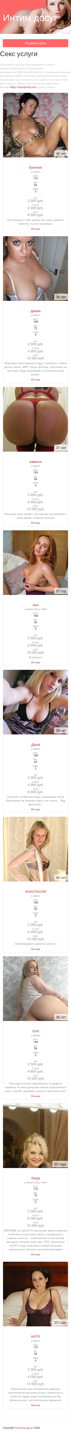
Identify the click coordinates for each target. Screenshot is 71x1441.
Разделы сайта (35, 44)
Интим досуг (25, 1428)
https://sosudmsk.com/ (23, 87)
